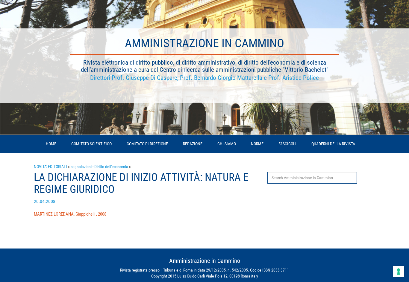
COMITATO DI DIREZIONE (147, 143)
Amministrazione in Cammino (204, 43)
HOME (51, 143)
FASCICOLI (287, 143)
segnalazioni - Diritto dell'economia (99, 166)
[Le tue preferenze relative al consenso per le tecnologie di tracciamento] (398, 271)
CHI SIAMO (226, 143)
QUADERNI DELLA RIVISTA (333, 143)
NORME (257, 143)
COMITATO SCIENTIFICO (91, 143)
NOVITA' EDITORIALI (50, 166)
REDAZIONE (192, 143)
